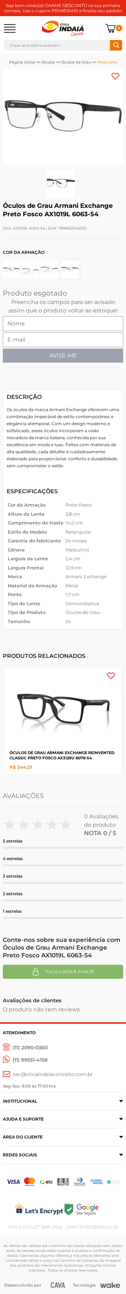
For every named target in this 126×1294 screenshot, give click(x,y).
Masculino (107, 62)
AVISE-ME (63, 355)
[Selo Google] (93, 1209)
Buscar (116, 45)
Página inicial (22, 62)
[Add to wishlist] (115, 76)
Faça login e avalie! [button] (70, 971)
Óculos (48, 62)
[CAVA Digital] (58, 1285)
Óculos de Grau (76, 62)
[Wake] (110, 1285)
